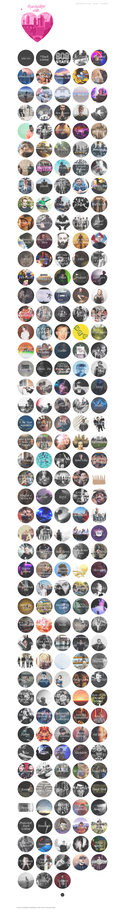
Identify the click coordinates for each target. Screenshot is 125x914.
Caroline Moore (50, 907)
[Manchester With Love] (38, 23)
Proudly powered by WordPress (26, 907)
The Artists (104, 3)
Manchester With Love (83, 3)
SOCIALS (95, 3)
